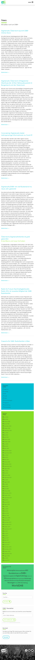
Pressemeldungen (8, 400)
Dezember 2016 (7, 547)
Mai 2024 (6, 446)
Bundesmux (13, 573)
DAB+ (23, 573)
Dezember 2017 (7, 522)
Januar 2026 (6, 423)
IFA (5, 578)
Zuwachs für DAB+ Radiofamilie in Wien (15, 341)
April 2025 (6, 437)
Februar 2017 (7, 542)
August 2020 (7, 482)
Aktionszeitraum (20, 570)
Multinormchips (14, 580)
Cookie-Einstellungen (17, 656)
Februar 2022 (7, 475)
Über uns (17, 648)
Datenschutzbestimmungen (14, 622)
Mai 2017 (6, 535)
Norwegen (11, 583)
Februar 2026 (7, 421)
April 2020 (6, 488)
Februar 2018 (7, 517)
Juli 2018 (6, 506)
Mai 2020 (6, 486)
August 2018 (7, 504)
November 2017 (7, 524)
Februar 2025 (7, 439)
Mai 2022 (6, 473)
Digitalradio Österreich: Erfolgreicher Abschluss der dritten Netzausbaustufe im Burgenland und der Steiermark (16, 83)
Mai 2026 (6, 419)
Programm (6, 402)
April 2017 (6, 538)
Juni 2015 (6, 558)
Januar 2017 (6, 544)
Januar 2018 (6, 520)
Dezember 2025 (7, 426)
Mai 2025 (6, 435)
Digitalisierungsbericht (9, 576)
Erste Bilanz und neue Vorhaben (13, 241)
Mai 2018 (6, 511)
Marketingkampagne (20, 578)
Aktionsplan (11, 570)
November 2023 (7, 450)
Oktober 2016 (7, 551)
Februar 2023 (7, 462)
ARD (26, 570)
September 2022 (8, 466)
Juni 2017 (6, 533)
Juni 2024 (6, 444)
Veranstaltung (7, 405)
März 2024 (6, 448)
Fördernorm (29, 576)
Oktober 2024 (7, 441)
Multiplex (21, 580)
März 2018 (6, 515)
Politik (5, 398)
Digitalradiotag (21, 576)
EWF (5, 393)
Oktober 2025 (7, 428)
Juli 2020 (6, 484)
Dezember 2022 (7, 464)
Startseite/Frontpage (4, 2)
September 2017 (8, 529)
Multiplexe (28, 580)
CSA (20, 573)
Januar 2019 (6, 502)
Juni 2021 (6, 479)
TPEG (16, 582)
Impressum (17, 652)
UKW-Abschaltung (23, 583)
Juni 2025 (6, 432)
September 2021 (8, 477)
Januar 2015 (6, 560)
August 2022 (7, 468)
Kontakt (17, 650)
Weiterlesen (5, 72)
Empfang (6, 391)
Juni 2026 (6, 417)
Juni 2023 (6, 455)
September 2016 (8, 553)
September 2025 (8, 430)
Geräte (5, 396)
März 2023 (6, 459)
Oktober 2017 (7, 526)
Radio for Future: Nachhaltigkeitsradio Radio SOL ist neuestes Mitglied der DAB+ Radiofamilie (16, 291)
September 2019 (8, 497)
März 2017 (6, 540)
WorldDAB (17, 585)
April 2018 (6, 513)
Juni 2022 (6, 470)
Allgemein (6, 389)
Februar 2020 (7, 491)
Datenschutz (17, 654)
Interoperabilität (11, 578)
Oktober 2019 (7, 495)
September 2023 (8, 453)
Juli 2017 (6, 531)
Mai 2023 (6, 457)
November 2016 (7, 549)
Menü (29, 2)
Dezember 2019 (7, 493)
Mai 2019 (6, 500)
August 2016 (7, 556)
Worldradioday (7, 407)
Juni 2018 (6, 509)
